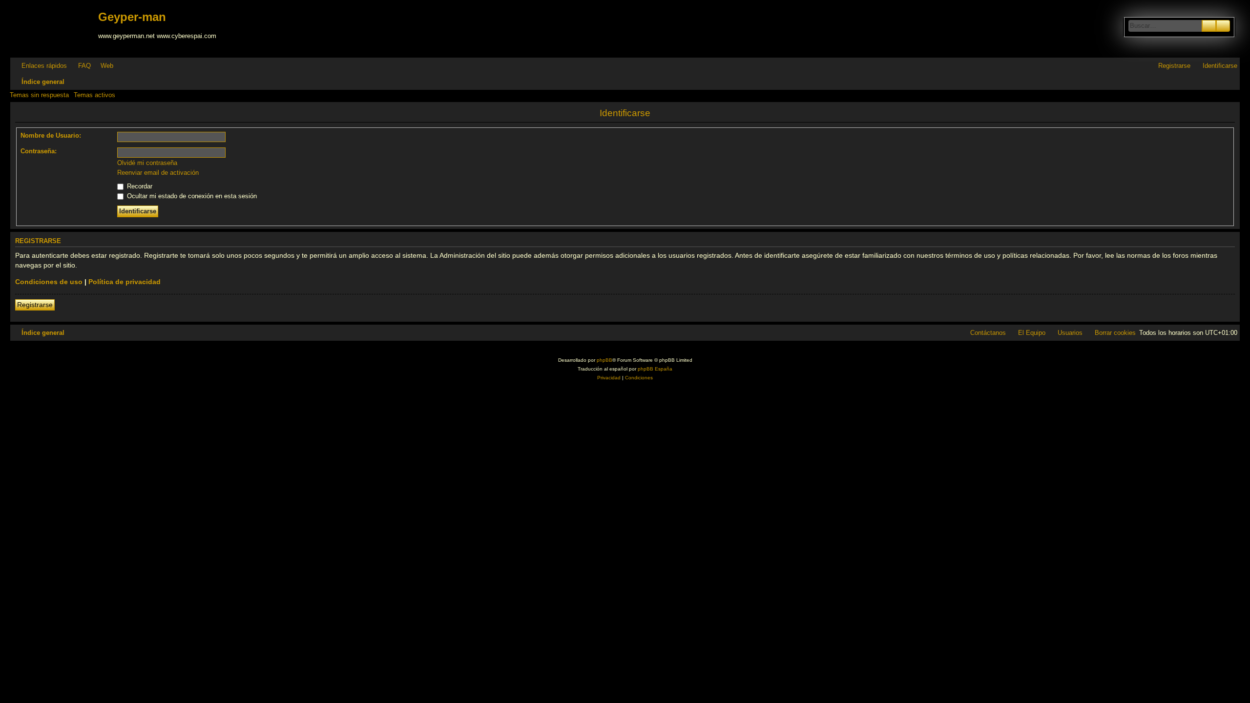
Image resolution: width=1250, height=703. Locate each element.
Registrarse (35, 305)
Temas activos (94, 95)
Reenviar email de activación (158, 172)
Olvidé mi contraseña (147, 162)
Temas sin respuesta (39, 95)
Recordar (138, 186)
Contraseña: (39, 151)
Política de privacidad (124, 282)
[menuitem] (80, 66)
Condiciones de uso (49, 282)
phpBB (604, 360)
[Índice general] (55, 28)
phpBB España (655, 369)
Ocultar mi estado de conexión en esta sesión (191, 196)
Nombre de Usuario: (51, 135)
